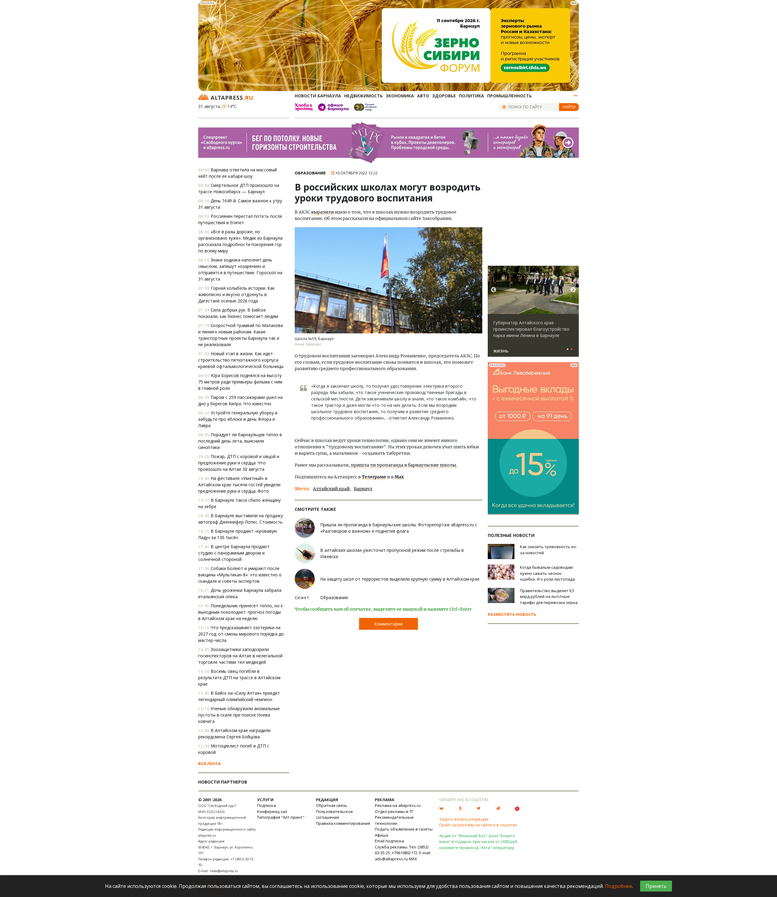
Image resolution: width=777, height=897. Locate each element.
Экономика (400, 96)
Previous (493, 290)
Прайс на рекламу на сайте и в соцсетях (478, 825)
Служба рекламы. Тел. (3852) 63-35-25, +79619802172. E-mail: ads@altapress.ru (403, 853)
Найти (569, 107)
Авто (423, 96)
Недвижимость (363, 96)
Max (399, 477)
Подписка (266, 805)
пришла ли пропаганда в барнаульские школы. (404, 465)
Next (573, 290)
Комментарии (388, 624)
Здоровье (444, 96)
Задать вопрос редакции (463, 819)
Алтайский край (331, 488)
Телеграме (374, 477)
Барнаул (363, 488)
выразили (322, 212)
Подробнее (618, 886)
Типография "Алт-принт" (280, 817)
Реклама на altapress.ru (398, 805)
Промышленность (509, 96)
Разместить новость (512, 614)
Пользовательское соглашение (334, 814)
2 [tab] (571, 349)
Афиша (381, 835)
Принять (656, 886)
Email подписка (389, 841)
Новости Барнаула (318, 96)
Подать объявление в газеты (404, 829)
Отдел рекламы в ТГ (394, 811)
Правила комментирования (343, 823)
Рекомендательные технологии (394, 820)
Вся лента (209, 763)
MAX (413, 859)
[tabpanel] (533, 314)
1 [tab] (567, 349)
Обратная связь (331, 805)
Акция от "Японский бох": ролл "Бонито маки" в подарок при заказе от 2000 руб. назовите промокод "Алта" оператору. (478, 841)
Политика (471, 96)
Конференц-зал (272, 811)
